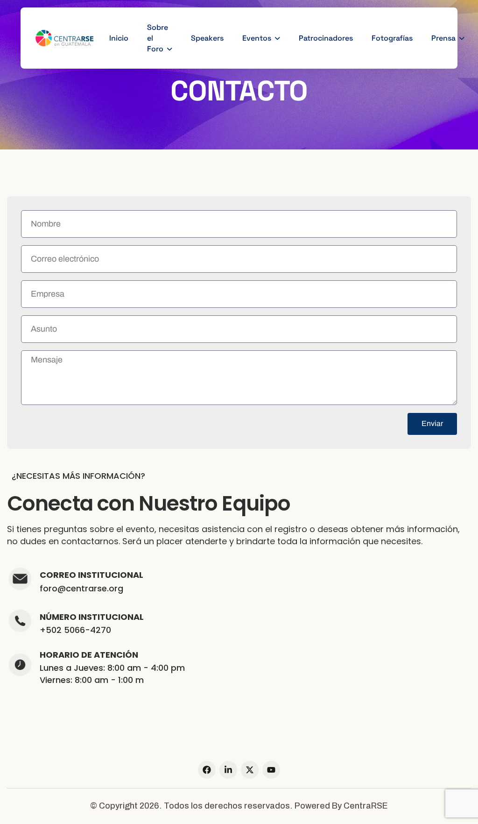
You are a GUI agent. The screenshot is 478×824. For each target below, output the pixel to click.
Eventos (256, 38)
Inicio (118, 38)
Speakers (207, 38)
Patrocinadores (326, 38)
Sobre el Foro (157, 38)
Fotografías (392, 38)
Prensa (443, 38)
